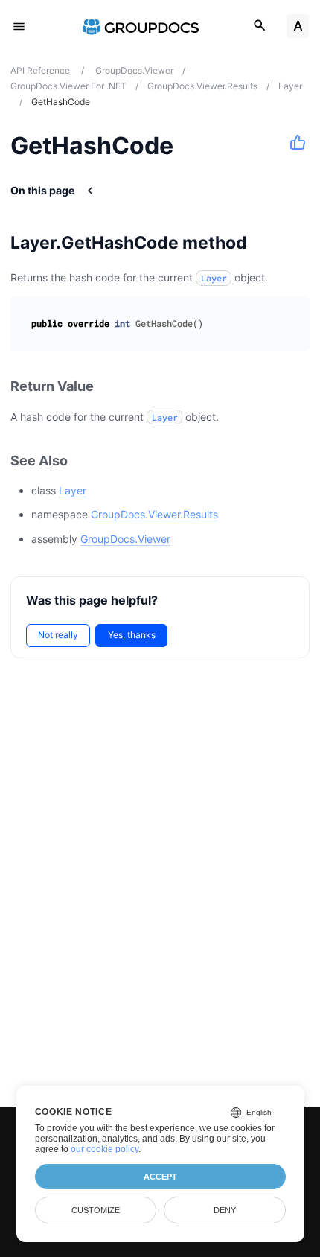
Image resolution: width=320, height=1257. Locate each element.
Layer (72, 490)
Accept (160, 1176)
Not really (58, 634)
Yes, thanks (132, 634)
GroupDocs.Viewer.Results (154, 514)
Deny (225, 1210)
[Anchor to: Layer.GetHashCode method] (266, 243)
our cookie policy (104, 1149)
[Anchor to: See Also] (84, 460)
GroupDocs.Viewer (125, 538)
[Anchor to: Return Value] (110, 387)
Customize (95, 1210)
